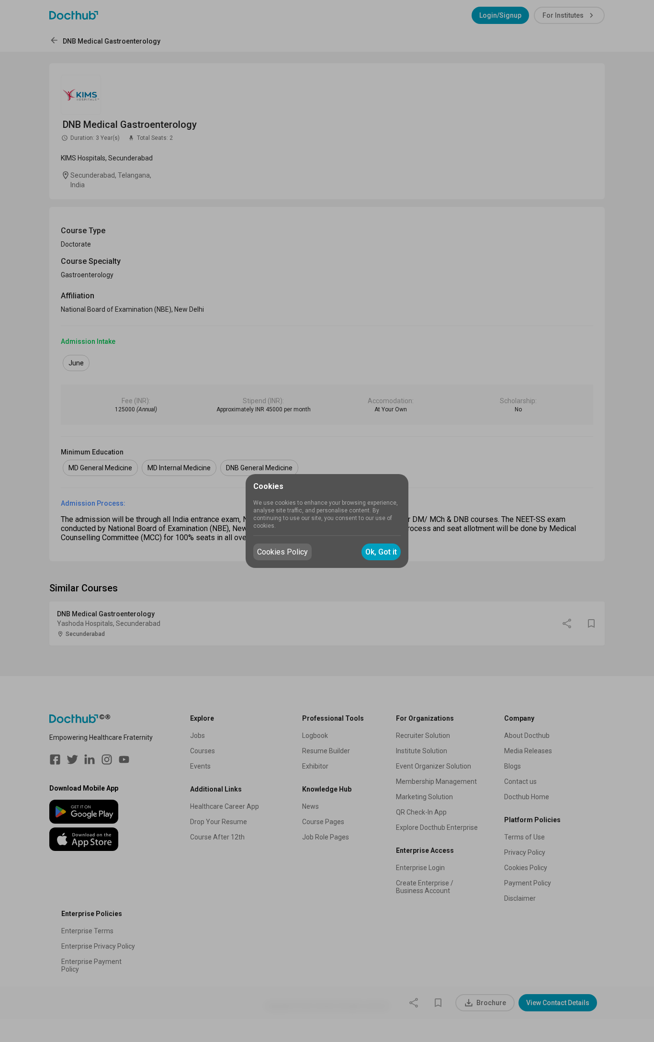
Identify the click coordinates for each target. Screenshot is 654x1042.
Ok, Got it (381, 551)
